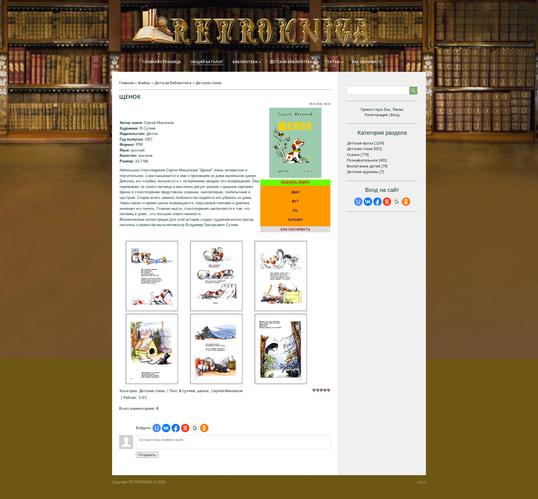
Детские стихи (208, 82)
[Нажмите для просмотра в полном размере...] (152, 309)
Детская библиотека (172, 82)
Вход (395, 114)
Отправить (147, 455)
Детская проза (360, 143)
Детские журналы (363, 171)
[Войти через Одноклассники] (204, 428)
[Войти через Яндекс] (185, 428)
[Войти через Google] (195, 428)
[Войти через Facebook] (175, 428)
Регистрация (376, 114)
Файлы (144, 82)
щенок (203, 390)
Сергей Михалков (227, 390)
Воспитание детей (363, 166)
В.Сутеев (187, 390)
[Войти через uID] (156, 428)
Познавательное (362, 160)
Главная (126, 82)
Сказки (353, 154)
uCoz (421, 481)
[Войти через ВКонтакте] (166, 428)
